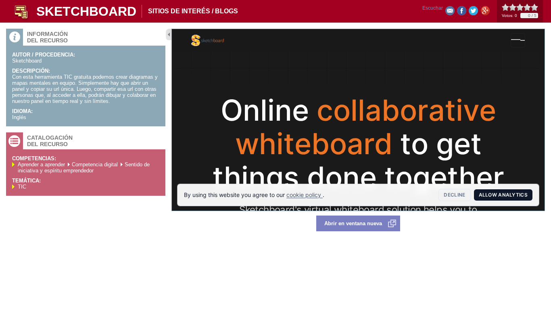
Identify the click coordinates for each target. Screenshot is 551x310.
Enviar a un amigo (450, 12)
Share (461, 12)
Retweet (473, 12)
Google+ (485, 12)
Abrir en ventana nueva (353, 223)
